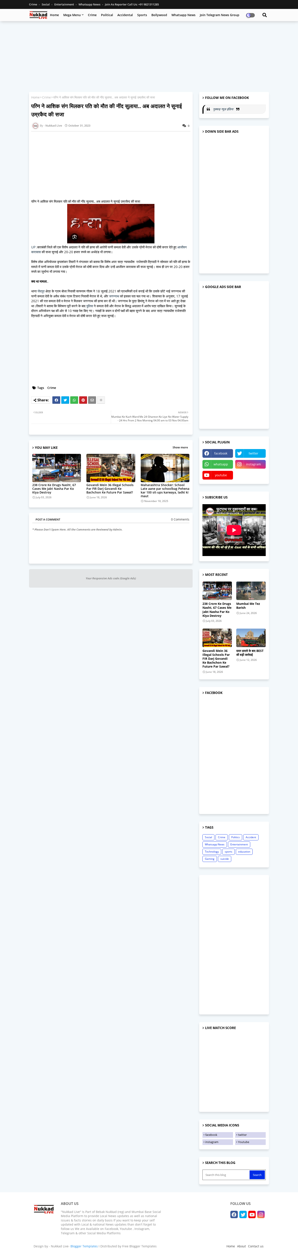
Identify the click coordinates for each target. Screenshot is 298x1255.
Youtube (243, 1142)
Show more (180, 447)
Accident (251, 837)
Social (46, 4)
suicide (224, 859)
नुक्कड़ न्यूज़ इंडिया (223, 109)
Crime (33, 4)
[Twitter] (65, 400)
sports (228, 851)
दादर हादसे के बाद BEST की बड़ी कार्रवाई (250, 653)
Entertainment (64, 4)
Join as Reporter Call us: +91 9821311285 (132, 4)
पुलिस (89, 306)
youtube (221, 475)
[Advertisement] (149, 55)
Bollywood (159, 15)
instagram (253, 464)
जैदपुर (41, 291)
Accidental (125, 15)
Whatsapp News (90, 4)
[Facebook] (56, 400)
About (241, 1246)
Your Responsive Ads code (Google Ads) (111, 578)
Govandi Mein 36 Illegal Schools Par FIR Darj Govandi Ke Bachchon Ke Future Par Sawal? (110, 488)
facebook (220, 453)
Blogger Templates (84, 1246)
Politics (235, 837)
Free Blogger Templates (139, 1246)
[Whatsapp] (74, 400)
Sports (142, 15)
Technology (212, 851)
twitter (253, 453)
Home (54, 15)
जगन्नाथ (114, 296)
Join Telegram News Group (219, 15)
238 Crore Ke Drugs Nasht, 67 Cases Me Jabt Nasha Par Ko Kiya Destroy (54, 488)
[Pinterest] (83, 400)
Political (107, 15)
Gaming (209, 859)
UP (33, 247)
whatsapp (221, 464)
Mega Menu (72, 15)
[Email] (92, 400)
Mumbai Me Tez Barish (248, 606)
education (244, 851)
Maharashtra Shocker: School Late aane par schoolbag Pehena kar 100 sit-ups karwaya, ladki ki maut (165, 490)
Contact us (256, 1246)
